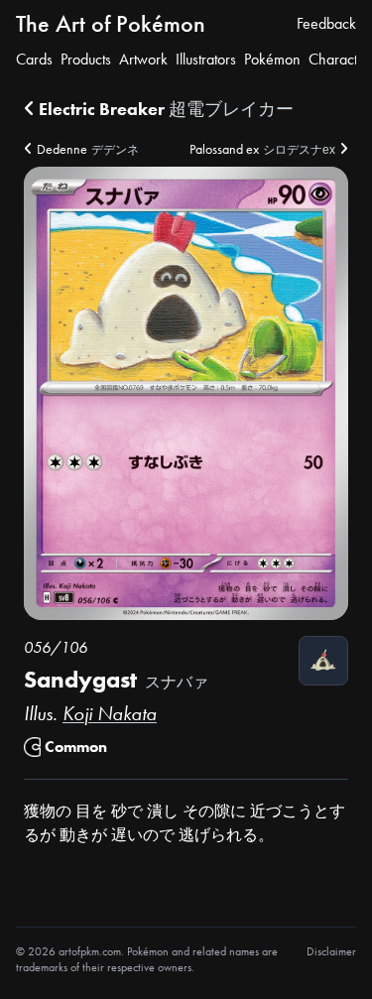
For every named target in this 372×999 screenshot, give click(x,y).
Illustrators (206, 59)
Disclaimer (331, 951)
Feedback (326, 23)
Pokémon (272, 59)
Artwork (143, 59)
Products (86, 59)
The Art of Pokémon (110, 23)
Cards (34, 59)
